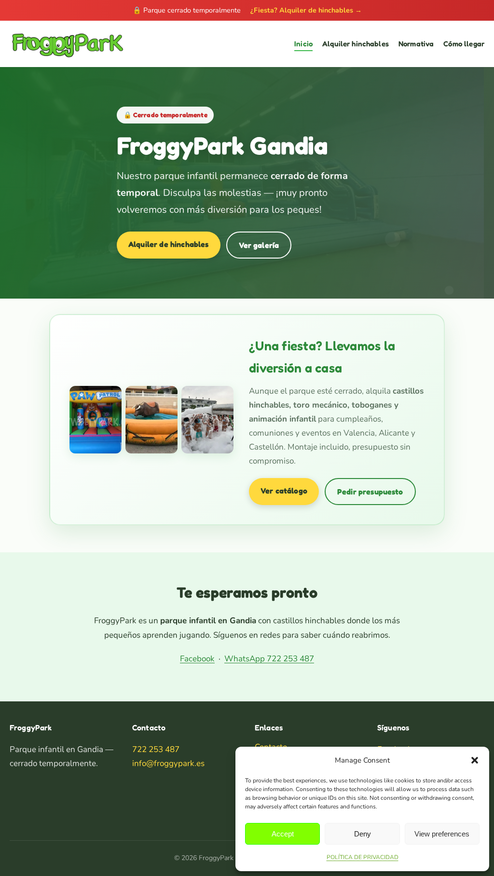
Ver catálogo (284, 490)
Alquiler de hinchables (168, 244)
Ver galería (259, 245)
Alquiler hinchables (355, 43)
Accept (283, 834)
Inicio (303, 43)
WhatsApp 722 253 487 (269, 658)
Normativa (416, 43)
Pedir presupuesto (370, 491)
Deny (362, 834)
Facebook (197, 658)
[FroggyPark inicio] (67, 44)
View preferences (441, 834)
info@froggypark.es (168, 763)
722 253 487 (155, 749)
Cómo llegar (463, 43)
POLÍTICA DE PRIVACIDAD (362, 857)
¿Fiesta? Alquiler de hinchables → (306, 10)
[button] (475, 760)
